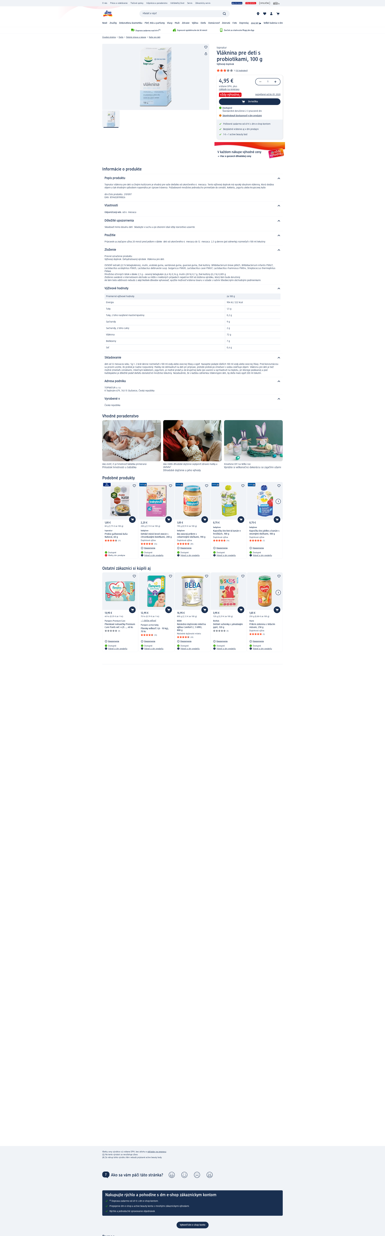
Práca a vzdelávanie (119, 3)
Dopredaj (244, 23)
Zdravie (185, 23)
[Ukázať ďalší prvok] (278, 501)
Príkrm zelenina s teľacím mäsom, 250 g (262, 626)
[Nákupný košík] (278, 13)
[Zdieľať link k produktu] (206, 53)
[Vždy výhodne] (250, 3)
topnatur (222, 47)
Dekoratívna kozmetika (130, 23)
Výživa (195, 23)
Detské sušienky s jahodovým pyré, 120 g (228, 626)
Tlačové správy (137, 3)
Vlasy (169, 23)
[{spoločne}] (264, 3)
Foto (235, 23)
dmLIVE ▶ (256, 23)
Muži (177, 23)
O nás (104, 3)
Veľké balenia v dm (273, 23)
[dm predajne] (258, 13)
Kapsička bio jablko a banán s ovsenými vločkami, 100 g (264, 532)
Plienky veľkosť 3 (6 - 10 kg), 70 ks (155, 630)
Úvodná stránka (109, 37)
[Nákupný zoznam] (264, 13)
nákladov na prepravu (156, 1152)
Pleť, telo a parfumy (155, 23)
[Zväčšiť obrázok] (155, 77)
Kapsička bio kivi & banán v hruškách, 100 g (227, 532)
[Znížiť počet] (260, 81)
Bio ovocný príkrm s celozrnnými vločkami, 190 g (191, 535)
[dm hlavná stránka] (107, 13)
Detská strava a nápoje (136, 37)
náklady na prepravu (229, 89)
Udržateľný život (177, 3)
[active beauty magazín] (276, 3)
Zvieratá (226, 23)
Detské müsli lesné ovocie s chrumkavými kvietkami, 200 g (156, 535)
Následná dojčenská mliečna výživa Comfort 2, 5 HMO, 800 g (191, 627)
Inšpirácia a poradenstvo (156, 3)
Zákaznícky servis (202, 3)
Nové (104, 23)
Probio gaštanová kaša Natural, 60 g (116, 535)
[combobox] (184, 13)
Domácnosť (214, 23)
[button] (172, 1175)
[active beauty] (237, 3)
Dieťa (203, 23)
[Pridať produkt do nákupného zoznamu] (206, 47)
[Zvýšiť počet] (275, 81)
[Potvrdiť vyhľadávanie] (224, 13)
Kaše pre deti (154, 37)
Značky (113, 23)
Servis (189, 3)
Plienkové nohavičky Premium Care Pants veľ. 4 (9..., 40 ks (120, 626)
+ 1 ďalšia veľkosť (148, 621)
